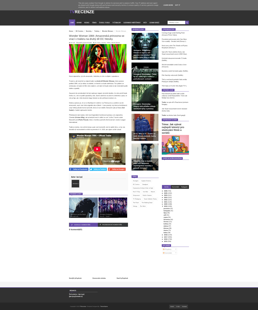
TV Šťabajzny (137, 199)
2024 (166, 195)
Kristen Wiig (79, 117)
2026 (166, 191)
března (166, 228)
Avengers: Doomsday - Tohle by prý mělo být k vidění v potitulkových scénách (144, 76)
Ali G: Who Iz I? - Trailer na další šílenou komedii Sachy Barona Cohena (144, 136)
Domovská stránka (99, 278)
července (167, 219)
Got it (177, 5)
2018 (166, 235)
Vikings (135, 206)
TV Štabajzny (116, 22)
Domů (72, 22)
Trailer (164, 102)
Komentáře (168, 253)
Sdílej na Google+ (118, 169)
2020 (166, 204)
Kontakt (184, 306)
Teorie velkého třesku (150, 199)
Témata (94, 22)
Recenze (86, 22)
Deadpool (145, 184)
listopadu (167, 211)
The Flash (136, 202)
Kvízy (145, 22)
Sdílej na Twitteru (100, 169)
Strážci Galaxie (147, 195)
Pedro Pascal (83, 120)
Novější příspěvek (75, 278)
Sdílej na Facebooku (80, 169)
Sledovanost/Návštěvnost (132, 22)
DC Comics (136, 184)
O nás (178, 306)
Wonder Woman (115, 42)
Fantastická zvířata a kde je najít (143, 188)
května (166, 224)
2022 (166, 200)
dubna (166, 226)
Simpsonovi (136, 195)
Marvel (153, 191)
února (166, 230)
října (165, 213)
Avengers (135, 181)
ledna (166, 232)
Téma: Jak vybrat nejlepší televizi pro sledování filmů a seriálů (173, 128)
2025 (166, 193)
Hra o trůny (136, 191)
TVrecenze (83, 306)
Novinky (79, 22)
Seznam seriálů (154, 22)
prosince (167, 208)
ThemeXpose (104, 306)
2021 (166, 202)
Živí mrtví (143, 206)
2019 (166, 206)
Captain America (146, 181)
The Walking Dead (147, 202)
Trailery (109, 42)
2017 (166, 237)
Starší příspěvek (122, 278)
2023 (166, 197)
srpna (166, 217)
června (166, 221)
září (165, 215)
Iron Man (145, 191)
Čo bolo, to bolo (104, 22)
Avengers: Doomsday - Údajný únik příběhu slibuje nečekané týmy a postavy (144, 106)
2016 (166, 239)
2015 (166, 241)
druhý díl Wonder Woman (105, 81)
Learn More (168, 5)
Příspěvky (167, 249)
